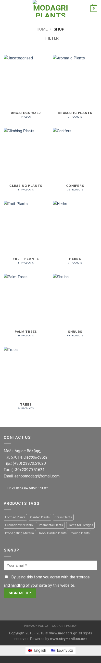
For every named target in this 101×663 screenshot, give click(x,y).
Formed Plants (15, 517)
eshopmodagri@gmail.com (37, 476)
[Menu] (7, 8)
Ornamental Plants (50, 525)
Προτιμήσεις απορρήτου (27, 487)
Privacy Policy (36, 626)
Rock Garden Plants (53, 533)
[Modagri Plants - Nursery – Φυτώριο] (50, 8)
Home (42, 29)
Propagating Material (20, 533)
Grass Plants (63, 517)
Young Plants (80, 533)
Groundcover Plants (19, 525)
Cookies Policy (64, 626)
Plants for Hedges (80, 525)
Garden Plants (40, 517)
